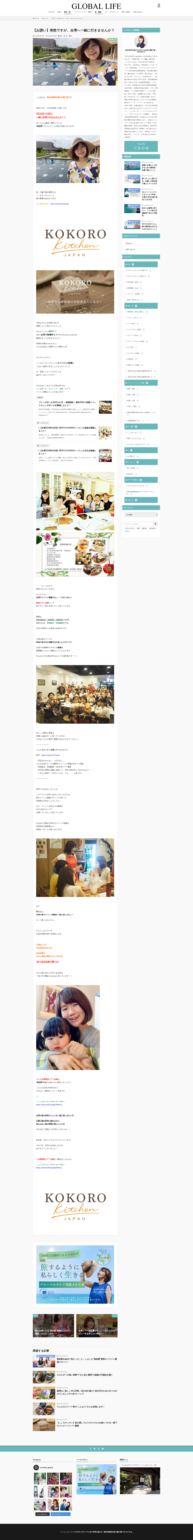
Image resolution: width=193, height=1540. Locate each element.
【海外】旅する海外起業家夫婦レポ (141, 371)
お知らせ (132, 500)
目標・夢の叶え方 (135, 300)
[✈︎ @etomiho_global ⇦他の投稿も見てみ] (53, 1505)
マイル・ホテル (134, 318)
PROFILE (51, 12)
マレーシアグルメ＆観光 (137, 341)
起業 (138, 528)
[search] (155, 524)
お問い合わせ (138, 12)
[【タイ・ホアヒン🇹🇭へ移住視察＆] (66, 1492)
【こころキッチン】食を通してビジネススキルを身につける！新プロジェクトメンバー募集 (87, 1424)
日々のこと (114, 12)
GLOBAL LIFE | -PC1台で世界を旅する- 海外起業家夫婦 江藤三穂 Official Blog (103, 1532)
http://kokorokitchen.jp (59, 204)
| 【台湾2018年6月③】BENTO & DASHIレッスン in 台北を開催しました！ (67, 452)
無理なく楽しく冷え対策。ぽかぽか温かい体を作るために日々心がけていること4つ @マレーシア (87, 1392)
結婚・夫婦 (132, 395)
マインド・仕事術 (135, 294)
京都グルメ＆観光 (135, 365)
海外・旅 (67, 12)
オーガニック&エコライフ (138, 444)
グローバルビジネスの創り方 (139, 270)
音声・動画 (125, 12)
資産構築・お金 (134, 288)
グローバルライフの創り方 (46, 1356)
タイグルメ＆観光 (135, 353)
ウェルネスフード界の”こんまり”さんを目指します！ (81, 1406)
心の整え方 (132, 456)
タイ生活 (131, 347)
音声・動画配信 (134, 480)
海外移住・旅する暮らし (137, 312)
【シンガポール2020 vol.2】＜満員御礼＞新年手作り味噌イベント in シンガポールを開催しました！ (67, 403)
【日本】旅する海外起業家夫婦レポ (141, 377)
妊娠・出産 (132, 400)
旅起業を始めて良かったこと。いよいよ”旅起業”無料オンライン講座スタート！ (87, 1360)
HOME (37, 18)
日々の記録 (132, 468)
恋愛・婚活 (132, 389)
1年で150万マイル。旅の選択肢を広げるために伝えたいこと (150, 226)
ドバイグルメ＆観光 (136, 329)
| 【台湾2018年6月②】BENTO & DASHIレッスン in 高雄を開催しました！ (67, 429)
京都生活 (132, 359)
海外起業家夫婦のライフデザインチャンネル (140, 493)
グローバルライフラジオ (137, 486)
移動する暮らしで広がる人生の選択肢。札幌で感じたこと (149, 167)
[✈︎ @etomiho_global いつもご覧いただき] (53, 1492)
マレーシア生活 (134, 335)
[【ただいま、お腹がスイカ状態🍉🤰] (53, 1479)
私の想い (132, 474)
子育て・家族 (133, 406)
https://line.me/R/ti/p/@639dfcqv (49, 1104)
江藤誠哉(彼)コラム (135, 421)
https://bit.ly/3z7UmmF (51, 755)
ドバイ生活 (132, 323)
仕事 (58, 12)
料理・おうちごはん (48, 1388)
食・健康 (98, 12)
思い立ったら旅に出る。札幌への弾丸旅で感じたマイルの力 (149, 180)
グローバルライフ (129, 528)
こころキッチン (134, 432)
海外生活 (144, 528)
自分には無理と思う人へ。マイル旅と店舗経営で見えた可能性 (149, 212)
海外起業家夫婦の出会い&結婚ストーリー (141, 413)
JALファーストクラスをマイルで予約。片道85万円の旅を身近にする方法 (149, 196)
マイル (127, 531)
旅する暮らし (152, 528)
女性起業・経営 (134, 282)
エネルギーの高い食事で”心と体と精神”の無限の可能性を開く (85, 1375)
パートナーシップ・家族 (82, 12)
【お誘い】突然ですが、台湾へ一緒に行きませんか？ (67, 18)
